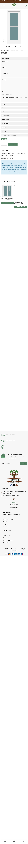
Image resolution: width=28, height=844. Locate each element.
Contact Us (6, 542)
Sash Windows (6, 517)
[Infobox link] (14, 456)
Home (2, 46)
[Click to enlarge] (3, 41)
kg (3, 91)
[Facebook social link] (5, 158)
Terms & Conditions (8, 540)
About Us (5, 533)
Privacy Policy (6, 537)
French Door (6, 524)
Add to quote (12, 144)
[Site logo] (14, 5)
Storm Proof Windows (7, 155)
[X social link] (7, 158)
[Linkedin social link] (11, 158)
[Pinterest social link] (9, 158)
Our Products (7, 512)
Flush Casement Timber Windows (15, 46)
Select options (7, 202)
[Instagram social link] (17, 485)
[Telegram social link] (12, 158)
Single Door (6, 521)
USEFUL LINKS (7, 530)
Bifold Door (6, 526)
